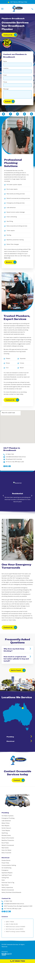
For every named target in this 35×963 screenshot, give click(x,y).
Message (6, 89)
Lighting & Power (7, 875)
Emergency (5, 870)
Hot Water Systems (7, 815)
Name (5, 61)
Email (5, 75)
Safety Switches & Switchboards (11, 892)
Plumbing (10, 736)
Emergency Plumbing (8, 818)
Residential (17, 493)
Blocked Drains (6, 835)
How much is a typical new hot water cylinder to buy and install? (16, 659)
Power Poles (5, 863)
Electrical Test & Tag (8, 882)
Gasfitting (5, 833)
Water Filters (6, 823)
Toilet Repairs (6, 830)
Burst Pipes (5, 842)
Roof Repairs (5, 825)
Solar (3, 880)
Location (5, 68)
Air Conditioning (6, 867)
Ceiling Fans (5, 877)
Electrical (10, 741)
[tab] (3, 114)
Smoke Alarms (6, 860)
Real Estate (5, 847)
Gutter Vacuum (6, 828)
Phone (5, 82)
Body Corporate (6, 852)
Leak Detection (6, 820)
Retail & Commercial (8, 845)
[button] (3, 495)
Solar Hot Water (6, 850)
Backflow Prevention (8, 840)
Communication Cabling (9, 865)
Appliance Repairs (7, 872)
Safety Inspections (7, 887)
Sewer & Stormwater (8, 838)
